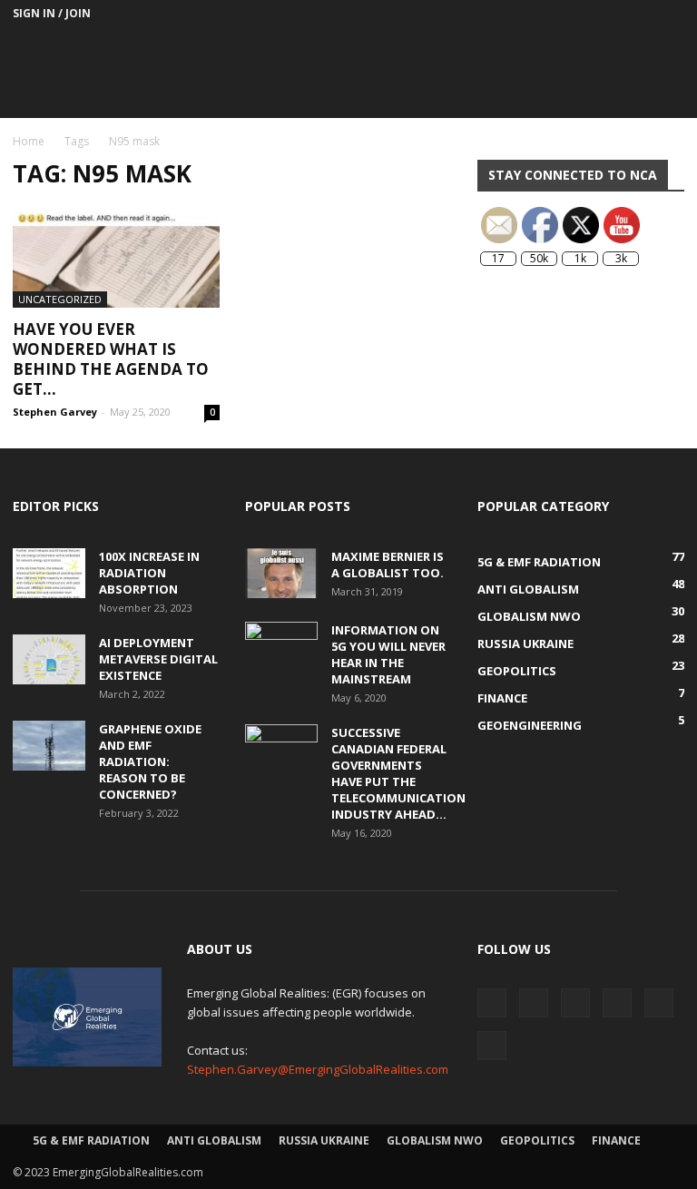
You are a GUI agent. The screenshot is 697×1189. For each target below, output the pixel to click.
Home (28, 141)
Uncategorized (60, 299)
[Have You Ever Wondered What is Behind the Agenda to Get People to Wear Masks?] (116, 257)
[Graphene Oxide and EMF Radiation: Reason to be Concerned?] (49, 746)
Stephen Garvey (55, 411)
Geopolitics (537, 1140)
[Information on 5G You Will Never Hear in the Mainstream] (281, 647)
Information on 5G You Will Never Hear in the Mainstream (388, 654)
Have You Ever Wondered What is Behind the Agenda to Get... (111, 359)
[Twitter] (610, 13)
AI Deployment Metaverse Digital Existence (158, 658)
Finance (616, 1140)
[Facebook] (521, 13)
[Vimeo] (640, 13)
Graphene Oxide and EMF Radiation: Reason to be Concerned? (150, 761)
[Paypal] (580, 13)
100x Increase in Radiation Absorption (149, 572)
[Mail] (550, 13)
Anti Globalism (214, 1140)
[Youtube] (670, 13)
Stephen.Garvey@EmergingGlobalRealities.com (317, 1069)
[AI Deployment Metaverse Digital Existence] (49, 659)
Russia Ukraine (324, 1140)
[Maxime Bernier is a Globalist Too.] (281, 573)
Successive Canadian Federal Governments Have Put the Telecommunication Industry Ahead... (398, 773)
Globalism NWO (435, 1140)
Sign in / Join (52, 13)
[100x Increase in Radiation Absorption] (49, 573)
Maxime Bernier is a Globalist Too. (387, 564)
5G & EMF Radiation (91, 1140)
